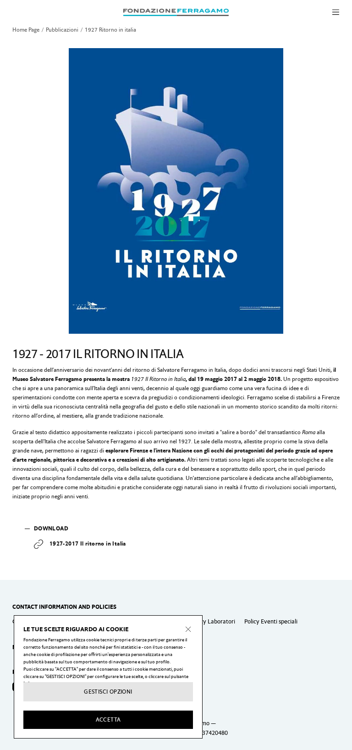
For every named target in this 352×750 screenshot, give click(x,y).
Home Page (25, 29)
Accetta (108, 719)
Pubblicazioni (62, 29)
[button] (336, 12)
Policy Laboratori (213, 621)
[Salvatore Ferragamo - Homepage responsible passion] (176, 12)
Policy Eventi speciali (270, 621)
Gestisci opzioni (108, 691)
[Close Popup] (188, 629)
